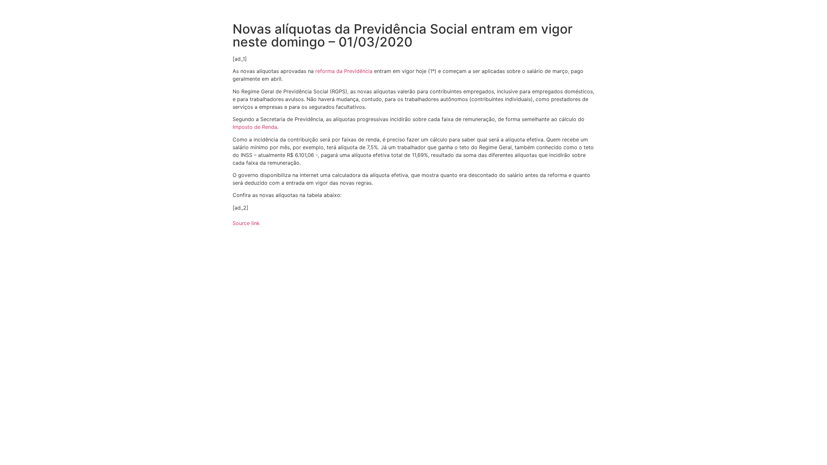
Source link (246, 223)
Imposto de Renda (255, 127)
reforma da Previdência (343, 71)
